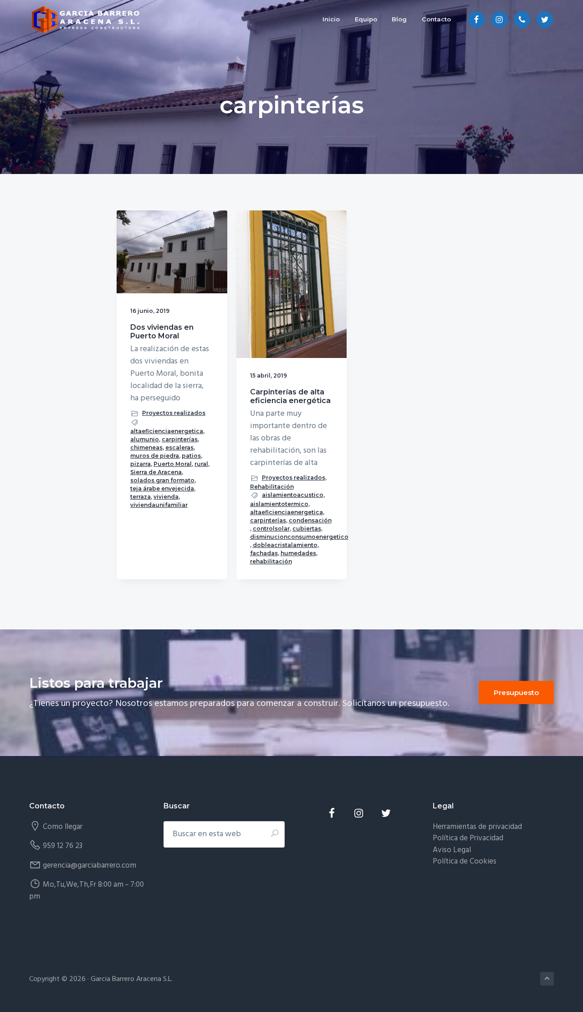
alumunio (144, 439)
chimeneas (146, 447)
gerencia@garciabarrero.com (89, 865)
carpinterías (180, 439)
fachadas (264, 553)
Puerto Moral (172, 463)
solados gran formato (162, 480)
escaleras (179, 447)
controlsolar (271, 528)
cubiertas (306, 528)
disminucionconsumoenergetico (299, 536)
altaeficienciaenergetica (166, 431)
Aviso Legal (452, 850)
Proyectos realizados (173, 412)
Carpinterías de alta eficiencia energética (290, 396)
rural (201, 463)
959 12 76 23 (62, 846)
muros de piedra (154, 455)
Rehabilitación (272, 486)
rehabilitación (271, 561)
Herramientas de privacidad (477, 827)
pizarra (140, 463)
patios (191, 455)
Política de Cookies (464, 861)
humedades (298, 553)
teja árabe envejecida (162, 488)
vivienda (166, 496)
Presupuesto (516, 692)
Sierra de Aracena (156, 472)
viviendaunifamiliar (159, 504)
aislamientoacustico (292, 494)
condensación (310, 520)
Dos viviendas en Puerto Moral (162, 331)
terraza (140, 496)
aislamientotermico (279, 504)
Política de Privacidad (468, 838)
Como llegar (62, 827)
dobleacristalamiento (285, 545)
